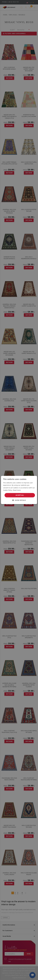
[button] (19, 500)
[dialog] (19, 490)
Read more (17, 490)
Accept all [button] (20, 495)
